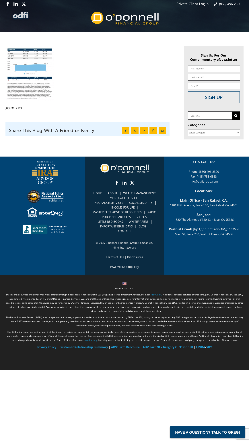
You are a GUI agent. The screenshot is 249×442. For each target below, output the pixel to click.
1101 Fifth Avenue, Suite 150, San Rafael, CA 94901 (204, 205)
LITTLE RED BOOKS (110, 221)
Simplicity (132, 267)
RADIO (151, 212)
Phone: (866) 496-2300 (204, 172)
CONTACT (124, 231)
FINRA (154, 294)
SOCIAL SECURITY (141, 202)
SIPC (159, 294)
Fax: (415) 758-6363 (204, 177)
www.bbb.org (90, 340)
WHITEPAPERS (138, 221)
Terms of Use (115, 257)
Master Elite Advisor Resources (117, 212)
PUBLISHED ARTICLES (116, 216)
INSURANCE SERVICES (108, 202)
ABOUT (112, 193)
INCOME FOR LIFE (123, 207)
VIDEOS (142, 216)
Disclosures (135, 257)
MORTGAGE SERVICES (124, 198)
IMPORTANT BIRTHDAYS (116, 226)
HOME (97, 193)
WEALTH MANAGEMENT (139, 193)
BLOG (142, 226)
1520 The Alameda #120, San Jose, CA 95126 (204, 220)
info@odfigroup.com (204, 181)
